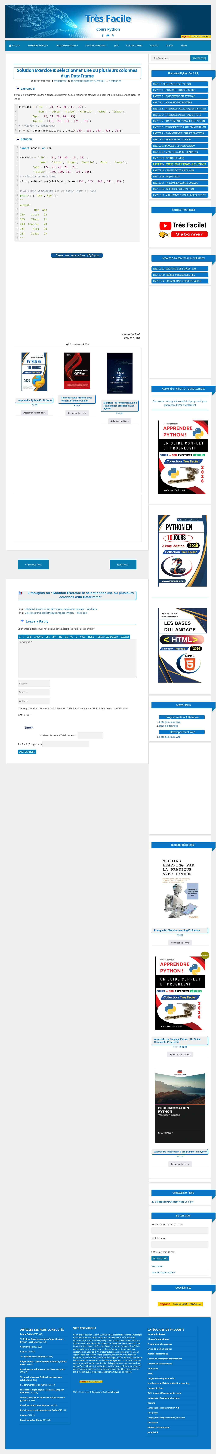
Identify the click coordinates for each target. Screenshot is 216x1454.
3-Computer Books (156, 1334)
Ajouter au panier (180, 1054)
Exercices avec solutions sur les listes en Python (42, 1369)
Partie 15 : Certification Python (173, 170)
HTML (150, 1373)
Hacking (151, 1403)
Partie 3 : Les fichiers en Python (174, 96)
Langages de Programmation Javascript (166, 1417)
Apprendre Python (37, 45)
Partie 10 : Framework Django (172, 139)
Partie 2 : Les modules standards (174, 90)
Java (116, 45)
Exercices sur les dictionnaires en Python (39, 1410)
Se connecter (160, 1258)
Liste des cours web (170, 736)
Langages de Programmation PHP (163, 1407)
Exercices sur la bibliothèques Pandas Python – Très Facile (56, 612)
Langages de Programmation (161, 1378)
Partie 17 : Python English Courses (175, 182)
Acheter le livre (77, 413)
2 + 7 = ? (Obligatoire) (30, 744)
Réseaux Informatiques (159, 1427)
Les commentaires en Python (34, 1384)
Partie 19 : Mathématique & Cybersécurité (179, 195)
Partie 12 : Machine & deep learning (175, 151)
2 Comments (115, 81)
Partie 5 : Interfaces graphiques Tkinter (179, 108)
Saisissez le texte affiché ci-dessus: (58, 735)
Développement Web (66, 45)
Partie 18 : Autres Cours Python (173, 188)
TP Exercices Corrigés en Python (87, 81)
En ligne (172, 1201)
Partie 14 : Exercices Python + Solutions (179, 164)
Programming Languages (160, 1344)
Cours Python (26, 1346)
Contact (154, 45)
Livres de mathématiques (160, 1349)
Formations (153, 1368)
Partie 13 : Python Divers (169, 158)
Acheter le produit (34, 412)
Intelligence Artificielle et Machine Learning (168, 1383)
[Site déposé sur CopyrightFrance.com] (180, 1312)
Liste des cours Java (169, 721)
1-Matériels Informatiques (160, 1363)
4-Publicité (153, 1432)
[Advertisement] (77, 298)
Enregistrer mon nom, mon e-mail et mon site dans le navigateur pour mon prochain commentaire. (75, 708)
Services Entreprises (96, 45)
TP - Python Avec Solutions (32, 1356)
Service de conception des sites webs (165, 1358)
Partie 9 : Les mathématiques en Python (178, 133)
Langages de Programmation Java (163, 1398)
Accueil (16, 45)
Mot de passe (158, 1238)
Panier (184, 45)
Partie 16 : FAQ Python (166, 176)
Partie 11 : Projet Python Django (174, 145)
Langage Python (155, 1388)
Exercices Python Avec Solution (34, 1405)
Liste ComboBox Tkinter (31, 1420)
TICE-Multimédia (134, 45)
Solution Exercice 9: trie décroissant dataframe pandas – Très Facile (61, 608)
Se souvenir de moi (164, 1251)
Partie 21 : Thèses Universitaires (174, 274)
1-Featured (153, 1422)
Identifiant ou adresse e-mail (167, 1224)
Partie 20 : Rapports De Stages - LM (174, 268)
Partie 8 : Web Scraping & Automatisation (179, 127)
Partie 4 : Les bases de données (172, 102)
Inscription (157, 1266)
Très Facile (108, 18)
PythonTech (60, 81)
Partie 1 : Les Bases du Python (172, 83)
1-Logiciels (153, 1412)
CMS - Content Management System (164, 1393)
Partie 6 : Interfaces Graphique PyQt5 (177, 114)
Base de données (168, 725)
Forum (170, 45)
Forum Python (27, 1334)
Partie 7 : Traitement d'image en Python (179, 120)
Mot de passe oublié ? (163, 1272)
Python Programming (158, 1353)
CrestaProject (112, 1392)
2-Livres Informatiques (158, 1339)
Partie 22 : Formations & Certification (177, 280)
